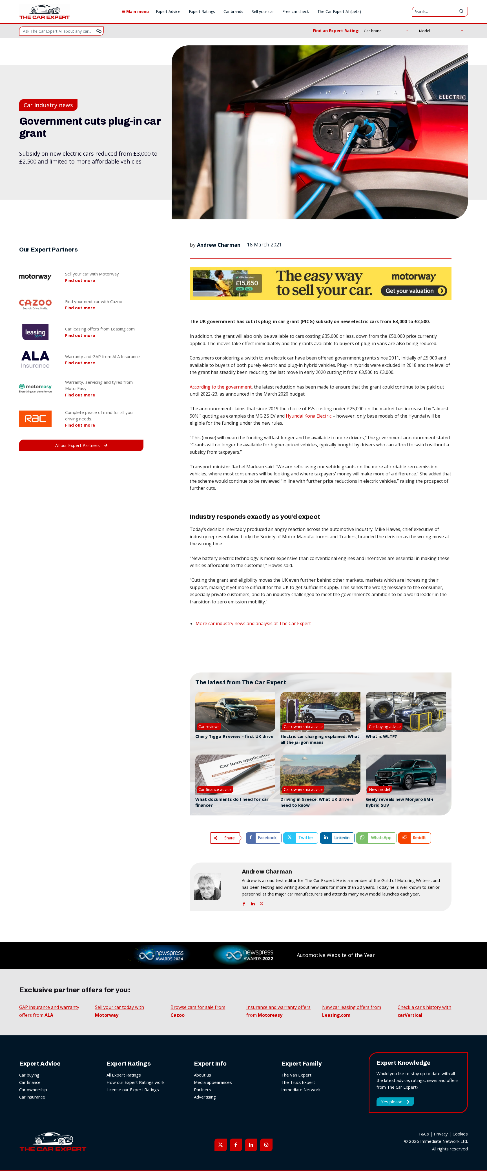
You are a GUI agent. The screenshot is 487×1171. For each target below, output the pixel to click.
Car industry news (48, 105)
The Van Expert (296, 1075)
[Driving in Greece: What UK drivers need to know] (320, 775)
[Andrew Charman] (215, 887)
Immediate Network (300, 1089)
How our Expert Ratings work (135, 1082)
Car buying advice (385, 726)
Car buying (29, 1075)
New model (379, 789)
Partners (202, 1089)
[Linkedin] (253, 902)
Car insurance (32, 1097)
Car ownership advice (303, 726)
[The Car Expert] (44, 11)
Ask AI (98, 31)
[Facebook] (244, 902)
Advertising (205, 1097)
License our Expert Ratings (133, 1089)
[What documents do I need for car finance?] (235, 775)
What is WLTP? (381, 736)
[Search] (461, 12)
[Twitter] (261, 902)
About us (202, 1075)
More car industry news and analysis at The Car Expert (253, 623)
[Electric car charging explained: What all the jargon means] (320, 712)
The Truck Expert (298, 1082)
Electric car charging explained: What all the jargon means (319, 739)
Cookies (460, 1134)
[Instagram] (266, 1145)
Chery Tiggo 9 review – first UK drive (234, 736)
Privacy (441, 1134)
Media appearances (213, 1082)
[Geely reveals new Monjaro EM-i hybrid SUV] (406, 775)
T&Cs (423, 1134)
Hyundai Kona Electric (308, 416)
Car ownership (33, 1089)
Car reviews (209, 726)
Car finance (30, 1082)
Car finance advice (215, 789)
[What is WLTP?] (406, 712)
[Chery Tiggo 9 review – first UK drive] (235, 712)
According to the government (221, 387)
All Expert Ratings (124, 1075)
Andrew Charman (218, 244)
